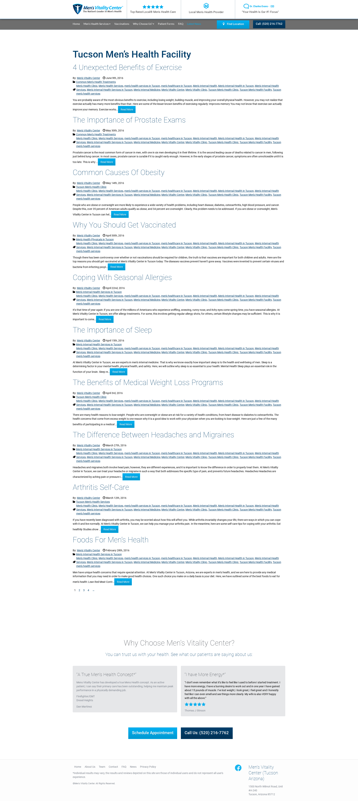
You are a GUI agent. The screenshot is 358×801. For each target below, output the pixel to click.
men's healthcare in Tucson (176, 85)
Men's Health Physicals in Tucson (95, 239)
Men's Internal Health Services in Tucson (110, 89)
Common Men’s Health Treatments (96, 81)
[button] (99, 24)
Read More (127, 109)
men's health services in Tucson (142, 85)
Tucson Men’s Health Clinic (91, 186)
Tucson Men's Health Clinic (223, 89)
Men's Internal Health (205, 85)
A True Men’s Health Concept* (106, 674)
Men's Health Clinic (87, 85)
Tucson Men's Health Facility (256, 89)
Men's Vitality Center (172, 89)
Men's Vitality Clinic (196, 89)
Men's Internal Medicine (147, 89)
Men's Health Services (111, 85)
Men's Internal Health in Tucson (236, 85)
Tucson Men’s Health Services (93, 501)
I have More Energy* (205, 674)
